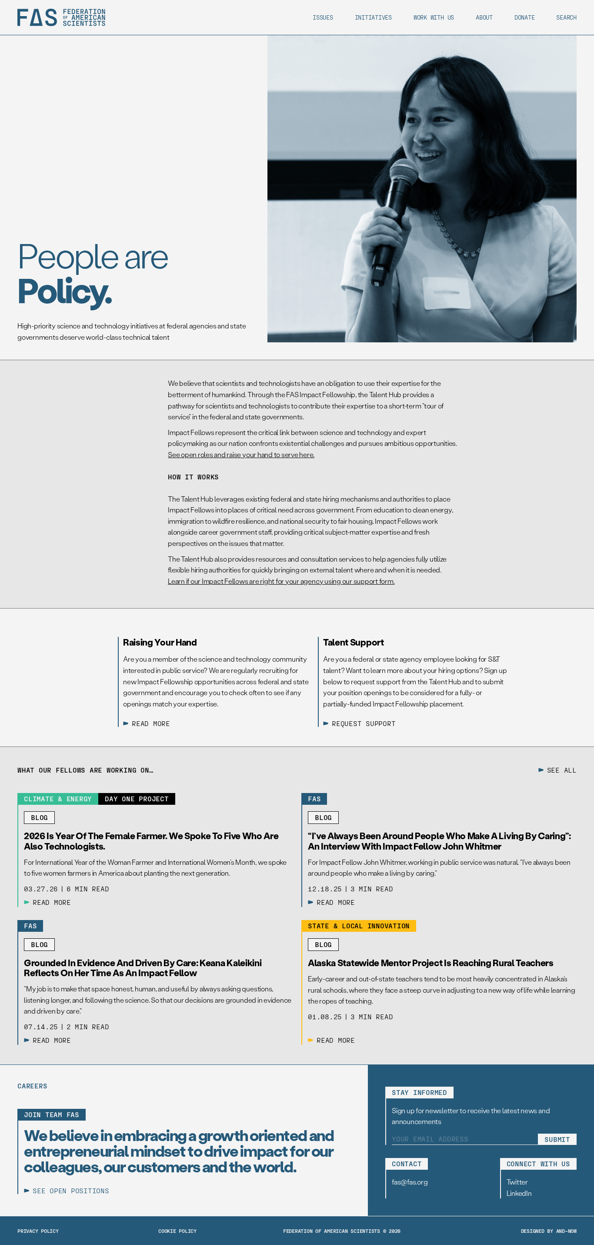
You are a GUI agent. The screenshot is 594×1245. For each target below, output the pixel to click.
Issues (323, 17)
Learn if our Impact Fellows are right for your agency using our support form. (281, 581)
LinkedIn (519, 1193)
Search (566, 17)
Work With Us (434, 17)
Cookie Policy (177, 1231)
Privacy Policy (38, 1231)
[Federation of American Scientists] (61, 17)
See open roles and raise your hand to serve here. (241, 454)
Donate (524, 17)
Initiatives (373, 17)
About (484, 17)
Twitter (517, 1181)
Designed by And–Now (549, 1231)
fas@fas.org (409, 1181)
